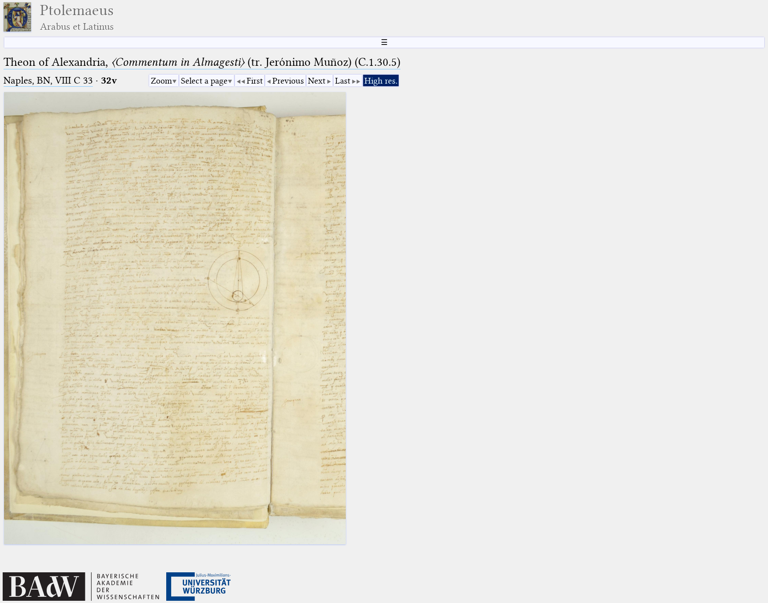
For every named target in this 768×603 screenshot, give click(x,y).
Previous (288, 81)
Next (316, 81)
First (255, 81)
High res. (380, 81)
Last (342, 81)
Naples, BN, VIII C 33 (48, 80)
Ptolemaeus (77, 17)
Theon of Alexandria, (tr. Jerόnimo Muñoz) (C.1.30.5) (202, 62)
